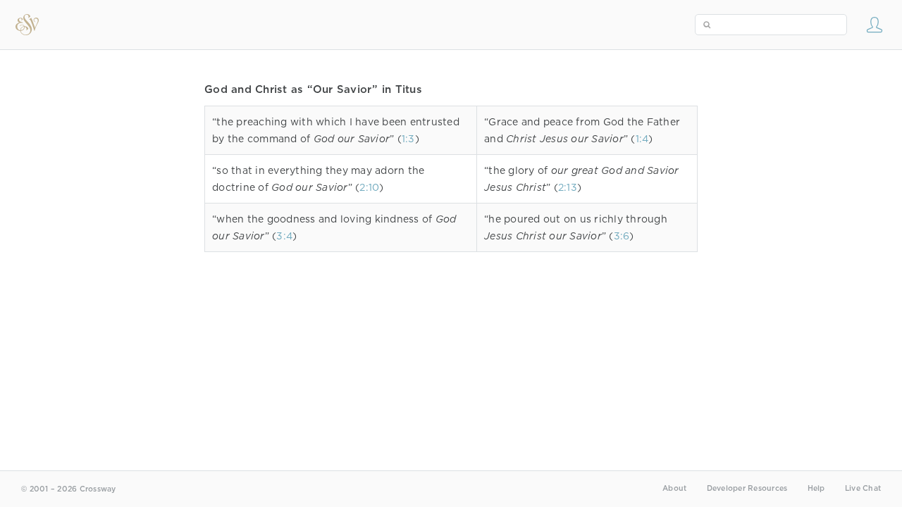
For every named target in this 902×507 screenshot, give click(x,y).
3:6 (622, 236)
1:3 (408, 138)
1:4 (642, 138)
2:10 (369, 187)
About (674, 488)
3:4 (284, 236)
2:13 (567, 187)
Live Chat (863, 488)
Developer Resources (747, 488)
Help (816, 488)
